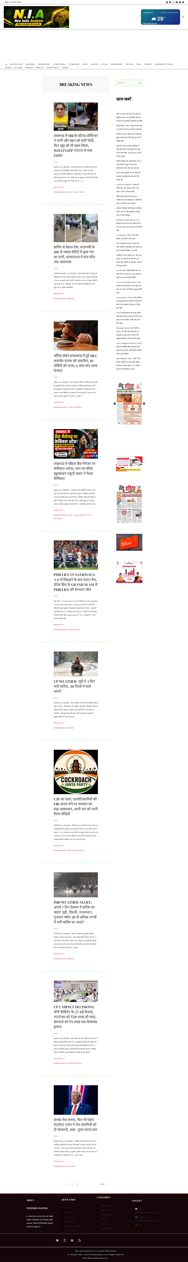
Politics (80, 850)
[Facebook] (177, 2)
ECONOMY (148, 64)
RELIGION (129, 64)
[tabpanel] (129, 403)
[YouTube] (180, 2)
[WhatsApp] (173, 2)
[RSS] (167, 2)
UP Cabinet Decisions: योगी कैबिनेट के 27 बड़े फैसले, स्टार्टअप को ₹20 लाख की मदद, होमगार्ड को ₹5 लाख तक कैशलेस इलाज (75, 1016)
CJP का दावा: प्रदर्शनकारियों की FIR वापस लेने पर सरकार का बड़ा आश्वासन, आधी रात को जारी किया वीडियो (76, 807)
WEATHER (94, 64)
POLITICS (104, 64)
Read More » (59, 186)
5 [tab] (134, 423)
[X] (80, 1240)
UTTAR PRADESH (59, 64)
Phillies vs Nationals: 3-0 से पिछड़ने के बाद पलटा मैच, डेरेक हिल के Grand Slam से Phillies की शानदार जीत (75, 582)
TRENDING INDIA (44, 64)
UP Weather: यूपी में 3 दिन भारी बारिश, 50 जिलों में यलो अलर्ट (74, 686)
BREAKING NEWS (16, 64)
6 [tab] (138, 423)
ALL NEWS (18, 67)
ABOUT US (40, 67)
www (86, 1254)
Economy (71, 1166)
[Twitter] (183, 2)
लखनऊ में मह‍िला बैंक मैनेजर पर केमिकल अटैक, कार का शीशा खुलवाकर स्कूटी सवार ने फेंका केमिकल (74, 471)
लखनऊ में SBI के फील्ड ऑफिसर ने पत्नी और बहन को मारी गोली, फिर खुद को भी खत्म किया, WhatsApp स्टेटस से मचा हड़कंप (76, 145)
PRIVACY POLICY (53, 67)
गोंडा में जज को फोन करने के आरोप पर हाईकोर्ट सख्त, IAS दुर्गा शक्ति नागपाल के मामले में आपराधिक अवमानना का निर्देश (129, 117)
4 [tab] (131, 423)
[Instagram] (170, 2)
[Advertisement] (93, 46)
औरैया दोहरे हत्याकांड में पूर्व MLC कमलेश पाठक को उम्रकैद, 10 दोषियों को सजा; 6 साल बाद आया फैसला (75, 363)
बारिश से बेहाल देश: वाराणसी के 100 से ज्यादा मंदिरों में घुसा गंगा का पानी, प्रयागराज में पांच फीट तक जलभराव (74, 254)
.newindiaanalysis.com (97, 1254)
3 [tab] (127, 423)
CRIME (138, 64)
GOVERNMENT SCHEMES (164, 64)
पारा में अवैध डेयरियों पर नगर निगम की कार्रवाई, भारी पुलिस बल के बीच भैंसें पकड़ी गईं (128, 176)
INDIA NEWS (30, 64)
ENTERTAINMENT (117, 64)
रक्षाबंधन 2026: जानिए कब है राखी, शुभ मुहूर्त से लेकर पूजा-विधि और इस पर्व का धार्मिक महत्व (129, 137)
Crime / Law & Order (76, 192)
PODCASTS (29, 67)
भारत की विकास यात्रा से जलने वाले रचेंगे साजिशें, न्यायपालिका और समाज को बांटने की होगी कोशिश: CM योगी (129, 246)
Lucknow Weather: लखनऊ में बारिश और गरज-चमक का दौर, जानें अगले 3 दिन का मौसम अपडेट (127, 188)
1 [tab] (119, 423)
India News (71, 850)
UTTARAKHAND (73, 64)
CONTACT (65, 67)
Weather (70, 298)
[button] (183, 17)
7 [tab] (127, 427)
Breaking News (60, 192)
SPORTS (8, 67)
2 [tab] (123, 423)
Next (103, 1184)
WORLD (85, 64)
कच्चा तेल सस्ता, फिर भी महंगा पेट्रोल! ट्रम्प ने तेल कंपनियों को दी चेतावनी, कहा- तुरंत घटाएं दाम (75, 1124)
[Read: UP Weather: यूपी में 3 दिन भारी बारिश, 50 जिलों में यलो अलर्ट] (76, 664)
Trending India (73, 630)
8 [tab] (131, 427)
